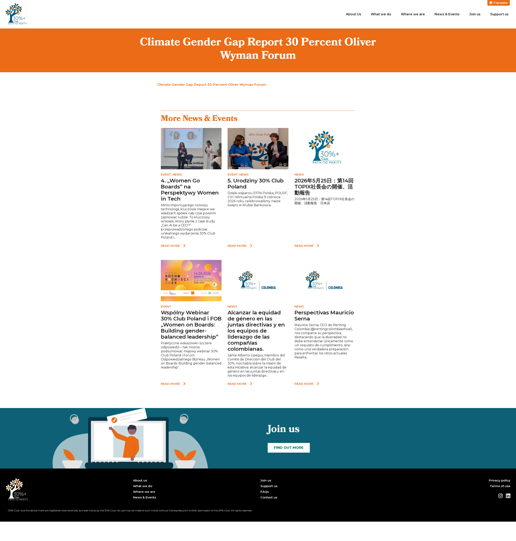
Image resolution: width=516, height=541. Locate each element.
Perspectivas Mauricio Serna (324, 315)
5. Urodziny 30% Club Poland (256, 183)
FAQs (264, 492)
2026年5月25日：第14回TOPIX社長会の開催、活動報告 (324, 186)
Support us (499, 14)
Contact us (268, 497)
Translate (500, 3)
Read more (170, 246)
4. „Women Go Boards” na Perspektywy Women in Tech (190, 189)
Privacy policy (499, 480)
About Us (353, 14)
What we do (381, 14)
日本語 (325, 203)
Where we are (413, 14)
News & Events (447, 14)
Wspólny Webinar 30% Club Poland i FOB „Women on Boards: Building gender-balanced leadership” (191, 324)
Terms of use (500, 486)
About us (140, 480)
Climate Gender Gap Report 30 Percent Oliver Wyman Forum (211, 85)
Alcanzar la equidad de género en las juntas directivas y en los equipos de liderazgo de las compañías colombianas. (256, 330)
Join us (475, 14)
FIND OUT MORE (289, 448)
